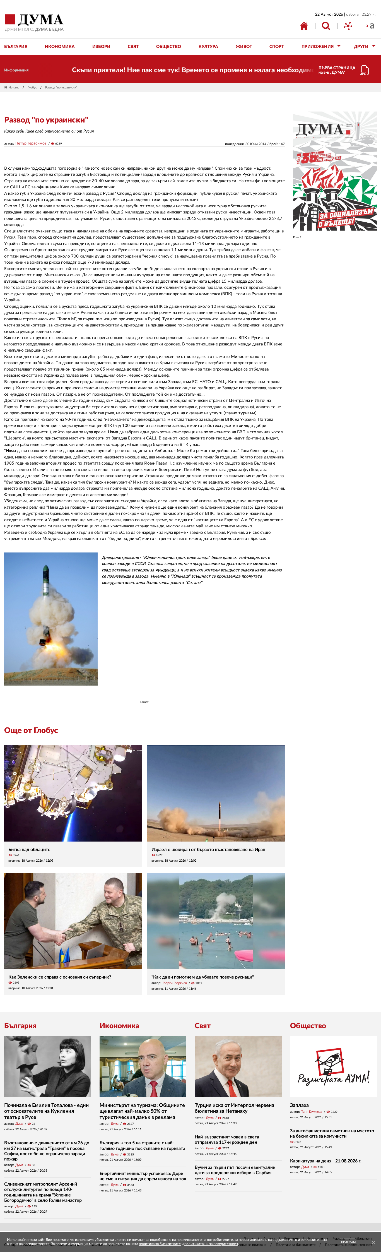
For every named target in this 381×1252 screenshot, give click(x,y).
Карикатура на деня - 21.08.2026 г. (325, 1161)
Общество (308, 1026)
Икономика (119, 1026)
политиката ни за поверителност (211, 1244)
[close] (373, 1242)
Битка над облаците (29, 849)
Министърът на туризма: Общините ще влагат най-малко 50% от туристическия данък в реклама (142, 1111)
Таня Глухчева (311, 1111)
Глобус (32, 87)
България (20, 1026)
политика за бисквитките (160, 1244)
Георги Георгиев (175, 983)
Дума (19, 1123)
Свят (203, 1026)
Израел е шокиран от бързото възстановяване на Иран (208, 849)
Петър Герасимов (31, 143)
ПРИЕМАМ (348, 1242)
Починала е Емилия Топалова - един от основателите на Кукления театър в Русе (46, 1111)
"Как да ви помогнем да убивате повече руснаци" (202, 977)
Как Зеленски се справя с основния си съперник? (59, 977)
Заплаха (299, 1105)
